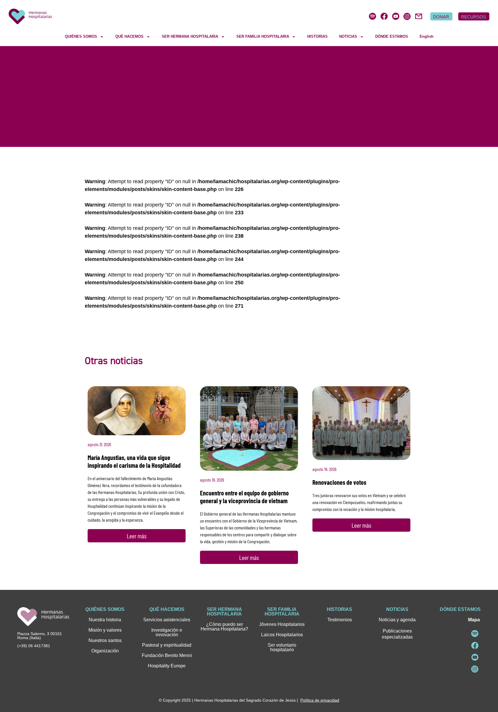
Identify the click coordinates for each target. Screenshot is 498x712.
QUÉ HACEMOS (129, 36)
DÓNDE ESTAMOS (391, 36)
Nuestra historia (105, 619)
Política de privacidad (319, 700)
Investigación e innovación (166, 632)
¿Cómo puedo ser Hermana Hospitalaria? (224, 626)
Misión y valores (105, 630)
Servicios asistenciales (166, 619)
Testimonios (339, 619)
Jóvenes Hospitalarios (282, 624)
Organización (105, 650)
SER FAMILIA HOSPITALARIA (262, 36)
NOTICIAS (348, 36)
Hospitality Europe (167, 665)
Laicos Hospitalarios (282, 634)
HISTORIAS (317, 36)
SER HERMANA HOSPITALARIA (190, 36)
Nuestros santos (105, 640)
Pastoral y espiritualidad (166, 645)
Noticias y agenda (397, 619)
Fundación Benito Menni (167, 655)
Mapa (474, 619)
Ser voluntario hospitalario (282, 647)
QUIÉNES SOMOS (81, 36)
